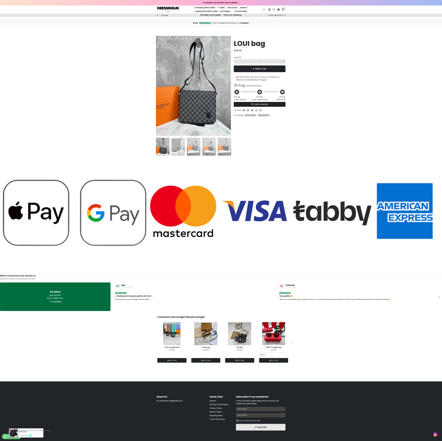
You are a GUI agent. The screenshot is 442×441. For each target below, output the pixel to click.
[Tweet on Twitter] (278, 15)
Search (212, 400)
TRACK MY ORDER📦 (232, 15)
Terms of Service (217, 419)
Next (227, 86)
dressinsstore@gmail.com (170, 400)
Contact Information (218, 404)
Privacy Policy (215, 408)
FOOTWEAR (226, 11)
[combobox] (273, 355)
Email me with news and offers (250, 421)
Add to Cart (172, 360)
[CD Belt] (239, 333)
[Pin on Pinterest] (280, 15)
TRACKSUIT (232, 7)
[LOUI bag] (205, 333)
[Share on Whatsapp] (282, 15)
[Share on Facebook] (275, 15)
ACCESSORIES (240, 11)
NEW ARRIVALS (264, 115)
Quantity (238, 57)
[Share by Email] (284, 15)
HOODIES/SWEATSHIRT (205, 7)
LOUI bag (164, 15)
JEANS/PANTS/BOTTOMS (206, 11)
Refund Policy (215, 412)
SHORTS (243, 7)
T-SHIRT (221, 7)
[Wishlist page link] (263, 10)
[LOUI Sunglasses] (171, 333)
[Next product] (291, 342)
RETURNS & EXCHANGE (211, 15)
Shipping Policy (216, 415)
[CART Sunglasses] (273, 333)
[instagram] (435, 434)
